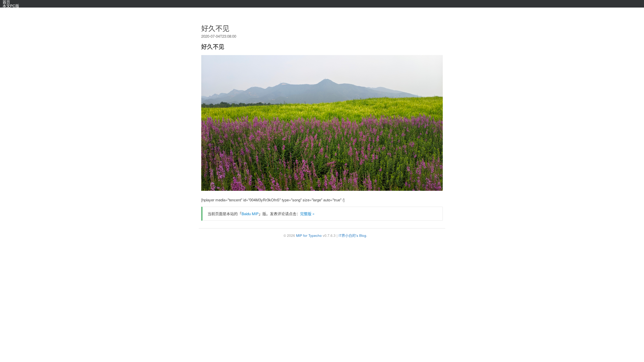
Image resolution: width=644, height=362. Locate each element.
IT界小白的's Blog (352, 235)
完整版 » (307, 213)
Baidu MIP (250, 213)
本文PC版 (11, 5)
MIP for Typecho (309, 235)
